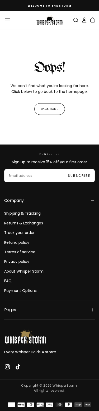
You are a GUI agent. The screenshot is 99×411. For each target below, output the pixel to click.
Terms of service (19, 252)
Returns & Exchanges (23, 223)
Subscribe (79, 175)
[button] (7, 20)
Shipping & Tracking (22, 213)
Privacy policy (16, 261)
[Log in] (84, 20)
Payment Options (20, 290)
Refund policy (16, 242)
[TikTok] (18, 367)
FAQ (8, 280)
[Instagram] (7, 367)
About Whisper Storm (24, 271)
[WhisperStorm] (25, 336)
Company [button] (14, 200)
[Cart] (92, 20)
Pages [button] (10, 310)
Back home (49, 109)
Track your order (19, 232)
